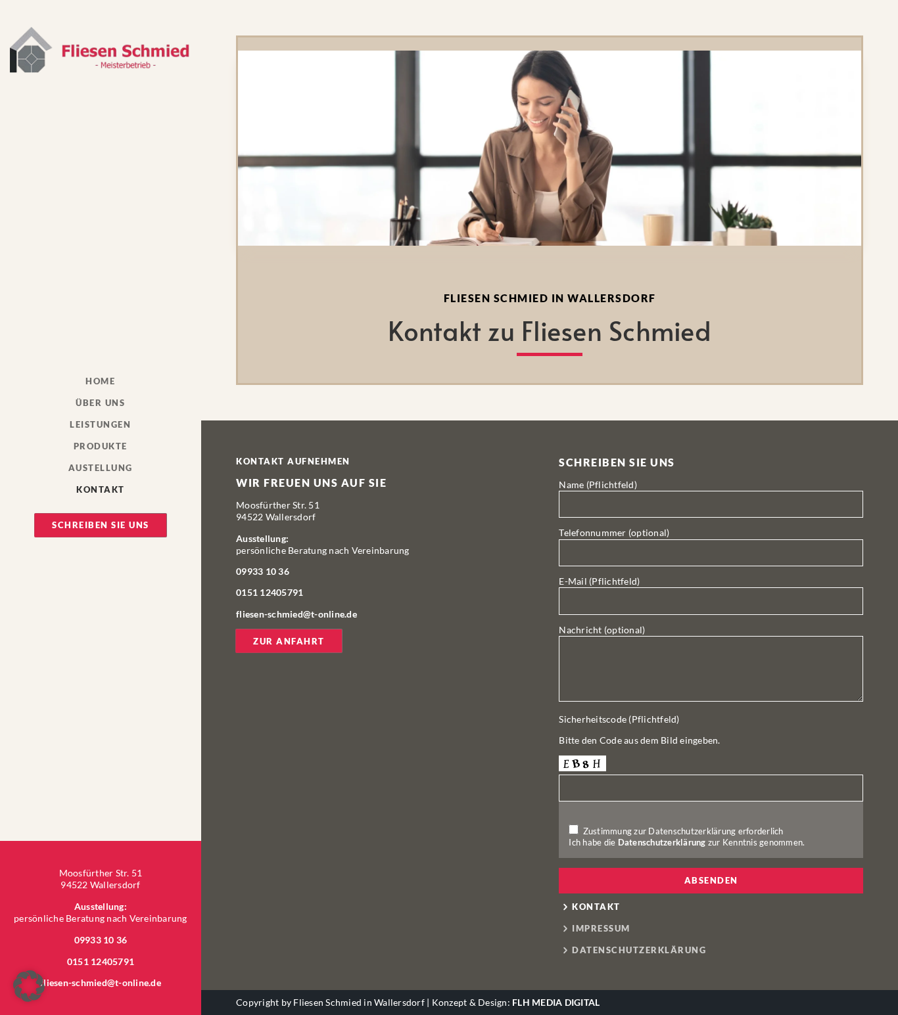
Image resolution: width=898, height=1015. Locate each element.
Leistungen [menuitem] (100, 425)
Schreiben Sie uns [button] (100, 525)
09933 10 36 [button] (101, 939)
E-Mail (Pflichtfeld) (599, 581)
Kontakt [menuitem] (100, 489)
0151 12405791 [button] (100, 961)
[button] (100, 50)
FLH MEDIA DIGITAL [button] (556, 1002)
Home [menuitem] (100, 381)
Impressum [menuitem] (601, 929)
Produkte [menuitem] (101, 446)
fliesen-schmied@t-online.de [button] (100, 982)
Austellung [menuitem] (100, 468)
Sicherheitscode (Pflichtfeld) (619, 719)
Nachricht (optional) (602, 629)
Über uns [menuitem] (100, 403)
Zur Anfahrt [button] (289, 641)
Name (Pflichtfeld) (598, 484)
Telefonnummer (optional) (614, 532)
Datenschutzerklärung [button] (662, 842)
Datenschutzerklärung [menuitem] (639, 950)
